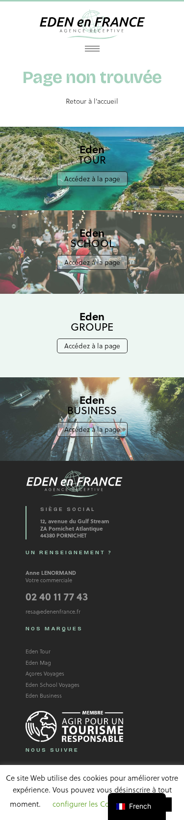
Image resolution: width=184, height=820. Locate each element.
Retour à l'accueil (92, 101)
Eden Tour (38, 651)
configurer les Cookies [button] (90, 803)
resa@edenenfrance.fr (53, 611)
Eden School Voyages (52, 684)
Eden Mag (38, 662)
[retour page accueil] (92, 24)
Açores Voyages (45, 673)
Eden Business (44, 695)
